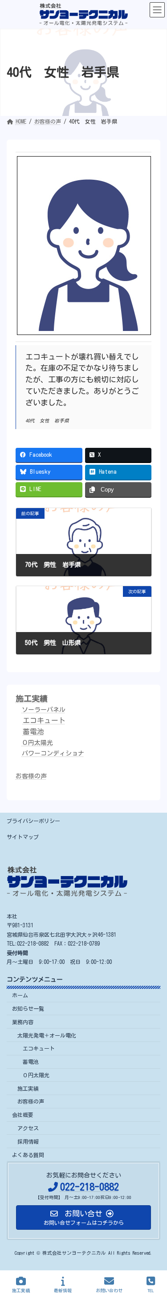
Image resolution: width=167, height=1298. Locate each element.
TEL (150, 1290)
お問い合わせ (109, 1290)
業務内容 (22, 1022)
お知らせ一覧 (28, 1008)
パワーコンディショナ (53, 753)
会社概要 (22, 1114)
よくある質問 (28, 1154)
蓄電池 (33, 731)
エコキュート (44, 720)
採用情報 (28, 1141)
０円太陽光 (37, 743)
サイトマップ (23, 836)
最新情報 (63, 1290)
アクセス (28, 1128)
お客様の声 (31, 776)
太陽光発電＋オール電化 (46, 1035)
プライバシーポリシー (33, 820)
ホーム (20, 995)
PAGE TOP (151, 1255)
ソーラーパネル (43, 710)
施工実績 (32, 698)
